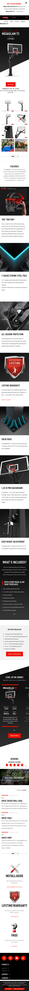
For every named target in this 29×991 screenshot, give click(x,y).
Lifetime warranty (14, 905)
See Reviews (15, 31)
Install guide (14, 876)
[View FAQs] (14, 926)
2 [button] (15, 614)
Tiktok (23, 958)
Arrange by (19, 790)
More (13, 156)
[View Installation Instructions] (14, 867)
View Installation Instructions (14, 887)
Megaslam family (14, 735)
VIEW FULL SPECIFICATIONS (14, 654)
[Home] (5, 18)
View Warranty (14, 916)
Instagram (10, 958)
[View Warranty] (14, 897)
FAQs (14, 935)
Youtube (16, 958)
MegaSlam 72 (5, 968)
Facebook (4, 958)
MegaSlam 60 (5, 970)
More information (18, 989)
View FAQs (14, 946)
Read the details (6, 399)
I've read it (8, 989)
